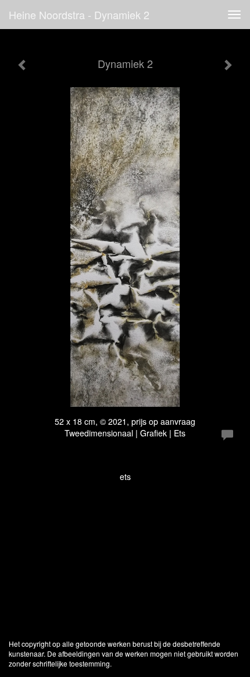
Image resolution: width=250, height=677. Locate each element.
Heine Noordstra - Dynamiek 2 (79, 14)
